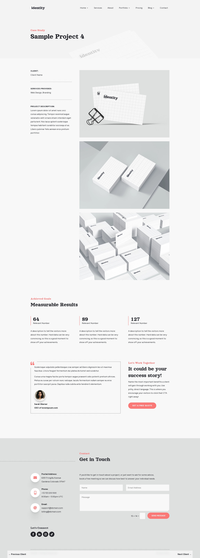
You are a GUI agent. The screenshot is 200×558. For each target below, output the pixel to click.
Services (98, 8)
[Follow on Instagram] (45, 534)
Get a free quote (142, 405)
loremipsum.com (50, 408)
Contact (164, 8)
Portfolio (123, 8)
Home (83, 8)
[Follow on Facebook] (33, 534)
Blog (150, 8)
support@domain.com (52, 508)
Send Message (158, 516)
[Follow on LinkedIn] (39, 534)
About (110, 8)
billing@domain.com (51, 511)
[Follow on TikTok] (52, 534)
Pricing (139, 8)
